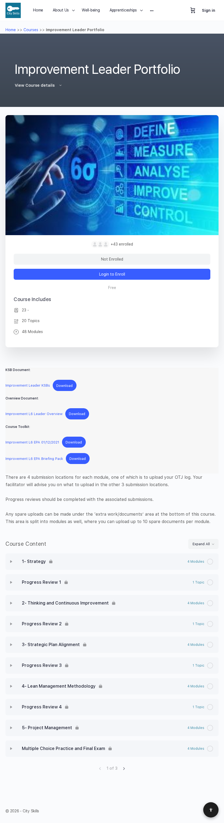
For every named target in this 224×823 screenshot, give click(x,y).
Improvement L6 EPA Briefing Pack (34, 459)
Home (10, 30)
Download (64, 386)
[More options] (152, 10)
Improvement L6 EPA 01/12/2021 (32, 442)
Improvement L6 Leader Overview (34, 414)
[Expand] (11, 561)
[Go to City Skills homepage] (13, 10)
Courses (30, 30)
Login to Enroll (112, 274)
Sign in (208, 10)
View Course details (35, 85)
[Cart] (192, 10)
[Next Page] (124, 768)
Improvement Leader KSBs (27, 386)
